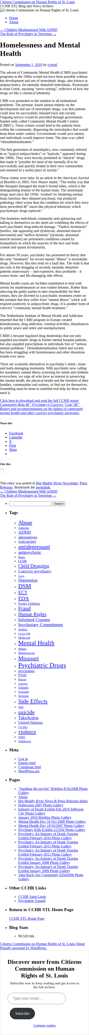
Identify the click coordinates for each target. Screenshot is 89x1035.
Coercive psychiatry (34, 571)
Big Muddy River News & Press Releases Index (53, 801)
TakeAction (28, 717)
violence (27, 732)
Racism (22, 679)
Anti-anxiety (27, 542)
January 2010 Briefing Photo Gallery (44, 817)
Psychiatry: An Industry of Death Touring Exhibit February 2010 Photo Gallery (48, 836)
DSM (24, 586)
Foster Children (29, 603)
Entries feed (26, 763)
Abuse (25, 522)
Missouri (28, 658)
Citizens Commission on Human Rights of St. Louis (37, 2)
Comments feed (29, 767)
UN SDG (23, 727)
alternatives (27, 537)
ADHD (24, 532)
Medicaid (24, 637)
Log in (23, 759)
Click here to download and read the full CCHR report (41, 407)
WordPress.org (28, 771)
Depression (28, 580)
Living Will (24, 633)
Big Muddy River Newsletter (57, 483)
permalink (43, 487)
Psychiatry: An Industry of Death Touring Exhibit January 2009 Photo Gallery (48, 869)
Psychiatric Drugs (42, 665)
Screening (23, 691)
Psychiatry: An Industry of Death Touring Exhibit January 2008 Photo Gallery (48, 861)
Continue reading (45, 1025)
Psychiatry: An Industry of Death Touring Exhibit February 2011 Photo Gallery (48, 844)
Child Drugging (33, 566)
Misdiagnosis (26, 653)
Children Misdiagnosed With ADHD (29, 30)
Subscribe (22, 1013)
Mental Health (36, 643)
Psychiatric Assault (31, 901)
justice (22, 629)
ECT (22, 592)
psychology (26, 671)
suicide (26, 712)
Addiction (23, 528)
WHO (21, 737)
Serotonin (23, 696)
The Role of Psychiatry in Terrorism (28, 34)
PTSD (22, 675)
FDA (23, 598)
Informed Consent (34, 619)
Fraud (24, 608)
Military (22, 649)
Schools (23, 687)
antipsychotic (29, 552)
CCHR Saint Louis (32, 897)
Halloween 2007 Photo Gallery (40, 805)
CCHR (22, 561)
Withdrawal (24, 741)
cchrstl (52, 65)
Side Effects (32, 701)
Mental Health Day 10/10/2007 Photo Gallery (51, 826)
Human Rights (32, 614)
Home (13, 18)
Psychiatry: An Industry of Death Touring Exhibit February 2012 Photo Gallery (48, 852)
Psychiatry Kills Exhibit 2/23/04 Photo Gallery (51, 830)
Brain (21, 557)
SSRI (21, 707)
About (13, 22)
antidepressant (34, 547)
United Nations (30, 722)
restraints (23, 683)
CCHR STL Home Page (26, 918)
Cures (21, 576)
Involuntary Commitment (40, 624)
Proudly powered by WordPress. (23, 948)
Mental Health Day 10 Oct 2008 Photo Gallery (52, 821)
